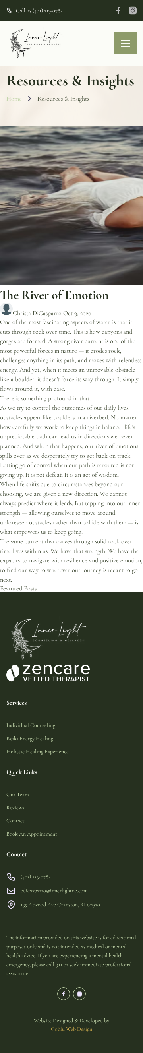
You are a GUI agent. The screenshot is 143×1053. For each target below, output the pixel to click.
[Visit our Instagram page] (133, 10)
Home (14, 99)
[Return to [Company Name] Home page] (35, 43)
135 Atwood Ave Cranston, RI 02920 (61, 904)
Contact (15, 820)
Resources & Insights (63, 99)
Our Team (17, 794)
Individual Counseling (30, 725)
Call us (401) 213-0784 (39, 10)
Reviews (15, 807)
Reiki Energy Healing (29, 738)
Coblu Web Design (71, 1029)
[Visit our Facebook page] (118, 10)
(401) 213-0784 (36, 876)
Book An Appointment (31, 833)
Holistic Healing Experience (37, 751)
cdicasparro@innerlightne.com (54, 890)
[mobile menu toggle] (125, 43)
